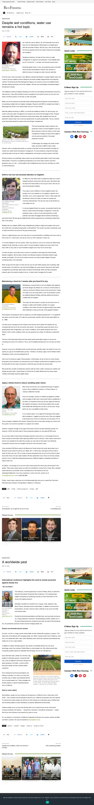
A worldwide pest (56, 509)
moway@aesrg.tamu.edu (8, 414)
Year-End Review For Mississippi (51, 538)
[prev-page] (3, 544)
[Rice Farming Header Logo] (12, 8)
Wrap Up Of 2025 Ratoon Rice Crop (31, 538)
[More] (49, 497)
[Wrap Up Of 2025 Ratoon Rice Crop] (31, 529)
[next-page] (6, 544)
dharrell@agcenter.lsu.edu (9, 309)
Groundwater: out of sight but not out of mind (15, 509)
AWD (8, 489)
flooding (32, 489)
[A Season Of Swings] (11, 529)
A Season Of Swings (11, 539)
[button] (88, 13)
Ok (47, 802)
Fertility (13, 489)
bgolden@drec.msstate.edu (9, 70)
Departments (6, 18)
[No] (92, 800)
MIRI (37, 489)
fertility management (22, 489)
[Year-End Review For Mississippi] (51, 529)
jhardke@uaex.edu (7, 212)
